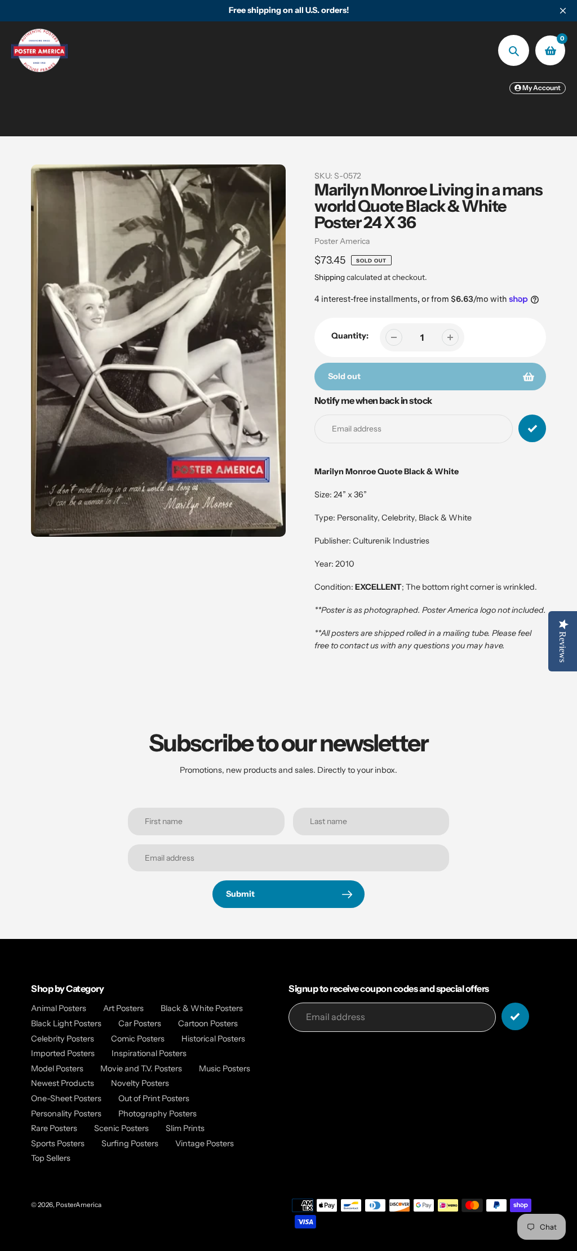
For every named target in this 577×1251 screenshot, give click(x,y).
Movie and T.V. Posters (141, 1068)
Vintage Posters (204, 1143)
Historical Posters (213, 1039)
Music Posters (224, 1068)
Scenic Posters (121, 1128)
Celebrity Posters (62, 1039)
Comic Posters (138, 1039)
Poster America (342, 241)
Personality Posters (66, 1113)
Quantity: (350, 336)
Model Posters (57, 1068)
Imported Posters (63, 1053)
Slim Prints (185, 1128)
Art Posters (123, 1008)
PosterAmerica (78, 1205)
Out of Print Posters (153, 1098)
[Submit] (515, 1016)
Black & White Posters (202, 1008)
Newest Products (62, 1083)
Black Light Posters (66, 1023)
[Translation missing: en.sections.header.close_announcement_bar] (563, 10)
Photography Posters (157, 1113)
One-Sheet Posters (66, 1098)
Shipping (329, 277)
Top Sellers (50, 1158)
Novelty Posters (140, 1083)
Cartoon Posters (208, 1023)
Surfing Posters (129, 1143)
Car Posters (139, 1023)
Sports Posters (58, 1143)
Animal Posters (58, 1008)
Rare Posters (54, 1128)
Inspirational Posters (149, 1053)
